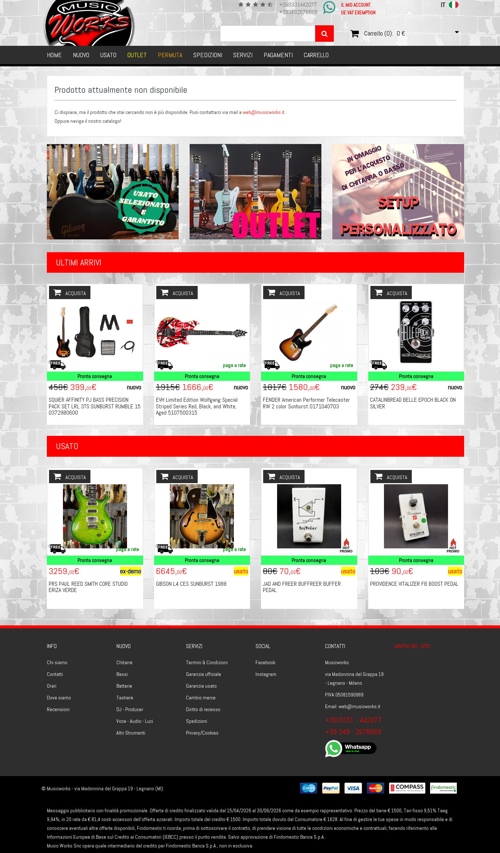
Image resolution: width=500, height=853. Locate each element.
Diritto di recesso (203, 709)
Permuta (170, 55)
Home (54, 55)
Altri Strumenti (130, 732)
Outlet (137, 55)
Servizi (243, 55)
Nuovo (81, 55)
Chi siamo (57, 662)
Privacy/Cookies (202, 732)
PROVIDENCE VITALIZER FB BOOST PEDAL (414, 584)
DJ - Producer (129, 709)
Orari (51, 686)
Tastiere (124, 697)
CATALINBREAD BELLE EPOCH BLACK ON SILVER (413, 403)
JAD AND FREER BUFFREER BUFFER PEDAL (302, 587)
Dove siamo (59, 697)
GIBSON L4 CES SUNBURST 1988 (191, 584)
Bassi (122, 674)
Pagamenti (278, 55)
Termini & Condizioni (207, 662)
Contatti (55, 674)
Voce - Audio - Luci (134, 721)
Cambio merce (201, 697)
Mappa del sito (412, 646)
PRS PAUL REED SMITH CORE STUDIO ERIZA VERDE (88, 587)
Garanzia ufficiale (203, 674)
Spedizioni (207, 55)
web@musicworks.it (263, 112)
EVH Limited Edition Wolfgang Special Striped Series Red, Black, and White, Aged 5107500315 (197, 406)
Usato (108, 55)
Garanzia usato (201, 686)
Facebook (265, 662)
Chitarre (124, 662)
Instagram (265, 674)
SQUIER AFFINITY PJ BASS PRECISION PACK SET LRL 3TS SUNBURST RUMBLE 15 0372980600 (95, 406)
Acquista (75, 293)
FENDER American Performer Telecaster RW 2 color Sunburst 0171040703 (306, 403)
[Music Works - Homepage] (89, 23)
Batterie (124, 686)
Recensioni (58, 709)
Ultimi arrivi (78, 262)
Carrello (316, 55)
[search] (324, 33)
